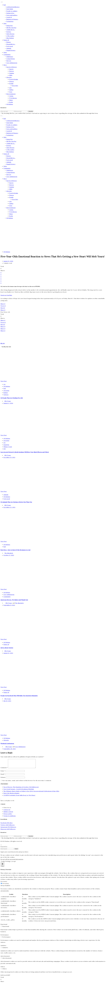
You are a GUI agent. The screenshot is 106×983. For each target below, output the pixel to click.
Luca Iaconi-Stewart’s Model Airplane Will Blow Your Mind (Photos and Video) (25, 452)
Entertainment (11, 94)
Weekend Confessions (7, 743)
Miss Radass (10, 38)
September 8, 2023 (9, 605)
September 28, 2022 (9, 748)
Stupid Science (10, 50)
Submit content (8, 811)
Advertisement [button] (5, 956)
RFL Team (8, 401)
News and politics (11, 15)
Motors (11, 71)
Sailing (11, 89)
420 (10, 87)
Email (3, 774)
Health (11, 83)
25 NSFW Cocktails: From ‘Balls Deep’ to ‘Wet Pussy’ (19, 795)
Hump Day (9, 25)
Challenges (9, 56)
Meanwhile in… (10, 44)
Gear (10, 92)
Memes (8, 42)
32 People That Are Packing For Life (12, 398)
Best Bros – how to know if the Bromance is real (15, 550)
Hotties (8, 31)
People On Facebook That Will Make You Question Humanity (19, 695)
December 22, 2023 (9, 507)
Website (3, 777)
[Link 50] (2, 115)
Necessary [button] (4, 881)
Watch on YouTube (6, 295)
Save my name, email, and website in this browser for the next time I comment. (26, 780)
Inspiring (6, 444)
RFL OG (3, 343)
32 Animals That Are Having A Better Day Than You (16, 502)
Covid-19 (9, 17)
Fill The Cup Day (11, 27)
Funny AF (6, 40)
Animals (8, 48)
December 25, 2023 (9, 457)
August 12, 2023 (8, 653)
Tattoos (5, 394)
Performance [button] (5, 935)
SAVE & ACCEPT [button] (5, 975)
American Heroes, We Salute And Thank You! (14, 600)
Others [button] (3, 966)
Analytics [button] (3, 945)
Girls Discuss (10, 34)
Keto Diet (15, 85)
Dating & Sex (10, 13)
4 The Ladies (10, 36)
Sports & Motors (11, 67)
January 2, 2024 (8, 403)
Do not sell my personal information (12, 859)
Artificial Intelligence (13, 7)
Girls (4, 23)
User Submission (20, 746)
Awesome (6, 390)
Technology (9, 21)
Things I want (7, 446)
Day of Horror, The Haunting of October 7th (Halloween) (21, 787)
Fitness (11, 81)
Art (4, 384)
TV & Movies (13, 98)
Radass (5, 392)
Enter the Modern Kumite (11, 793)
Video (5, 52)
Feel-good (9, 46)
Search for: (4, 846)
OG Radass (9, 104)
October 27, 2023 (8, 555)
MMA (10, 75)
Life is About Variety (7, 647)
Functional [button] (4, 924)
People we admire (11, 11)
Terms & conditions (9, 816)
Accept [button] (13, 861)
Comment (4, 767)
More (5, 65)
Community (7, 54)
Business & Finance (12, 19)
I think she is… (10, 29)
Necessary (5, 883)
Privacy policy (7, 813)
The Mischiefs (9, 553)
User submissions (11, 63)
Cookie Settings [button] (6, 861)
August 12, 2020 (8, 261)
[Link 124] (5, 340)
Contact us (6, 809)
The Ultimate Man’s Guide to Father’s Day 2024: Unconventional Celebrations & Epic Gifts (31, 791)
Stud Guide (9, 9)
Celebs (11, 96)
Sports (11, 69)
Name (3, 771)
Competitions (10, 58)
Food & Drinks (13, 79)
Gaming (11, 73)
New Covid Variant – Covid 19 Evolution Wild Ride (18, 789)
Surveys (8, 60)
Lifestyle (9, 77)
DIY (4, 449)
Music (11, 100)
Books (11, 102)
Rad (4, 5)
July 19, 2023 (7, 701)
